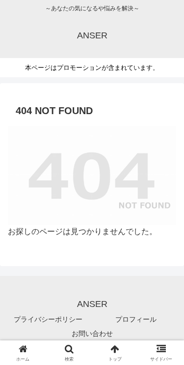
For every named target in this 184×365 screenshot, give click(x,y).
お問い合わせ (92, 333)
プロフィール (136, 319)
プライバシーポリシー (48, 319)
